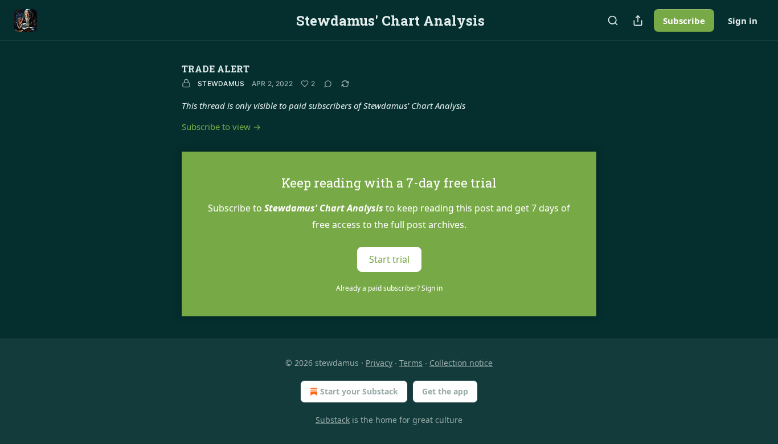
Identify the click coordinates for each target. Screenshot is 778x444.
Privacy (379, 362)
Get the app (445, 391)
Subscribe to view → (221, 126)
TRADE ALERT (215, 69)
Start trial (389, 259)
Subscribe (684, 20)
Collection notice (461, 362)
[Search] (612, 20)
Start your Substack (359, 391)
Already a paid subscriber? (389, 288)
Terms (411, 362)
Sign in (742, 20)
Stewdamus (221, 83)
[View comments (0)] (328, 84)
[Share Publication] (638, 20)
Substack (333, 419)
